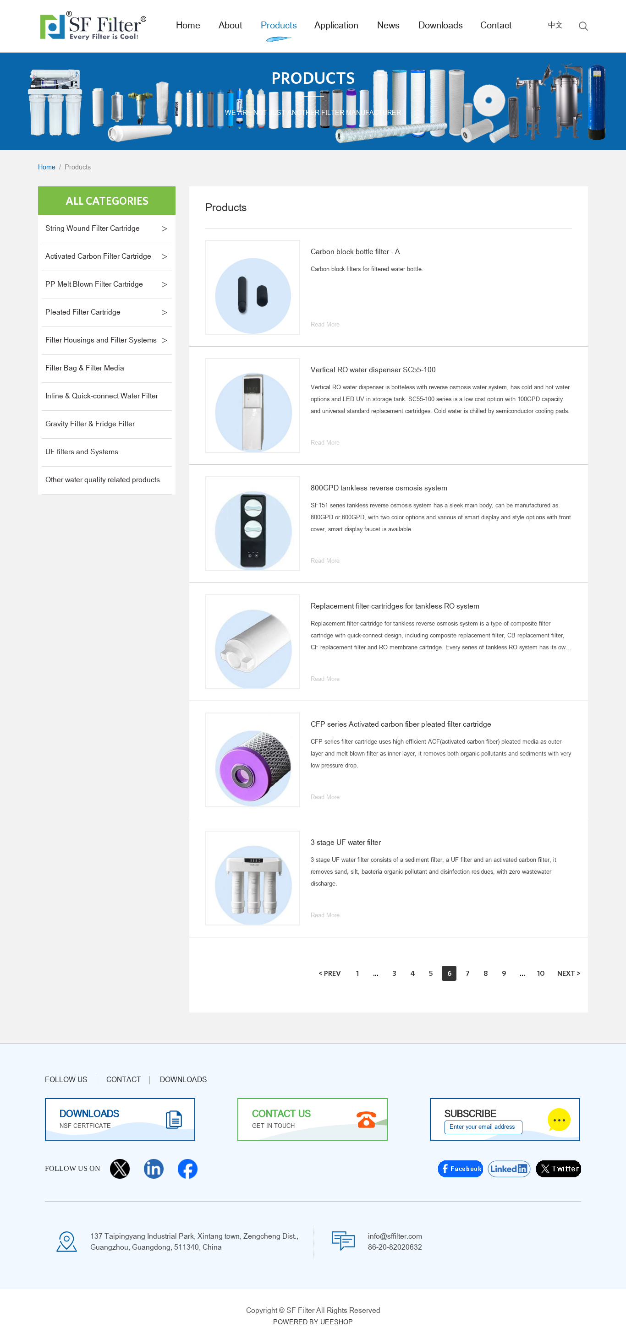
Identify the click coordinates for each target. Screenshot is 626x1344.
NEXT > (569, 973)
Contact (496, 26)
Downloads (440, 26)
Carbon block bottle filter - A (355, 252)
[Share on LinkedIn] (509, 1169)
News (388, 26)
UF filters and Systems (81, 452)
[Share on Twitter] (558, 1169)
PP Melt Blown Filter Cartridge (94, 284)
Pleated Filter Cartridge (83, 312)
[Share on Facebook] (460, 1169)
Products (279, 26)
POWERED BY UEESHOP (313, 1322)
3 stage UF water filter (346, 843)
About (230, 26)
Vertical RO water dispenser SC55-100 (373, 370)
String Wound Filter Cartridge (92, 228)
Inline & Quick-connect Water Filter (101, 396)
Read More (325, 325)
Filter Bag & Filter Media (84, 368)
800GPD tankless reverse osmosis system (379, 488)
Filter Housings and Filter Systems (101, 340)
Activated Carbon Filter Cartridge (98, 256)
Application (336, 26)
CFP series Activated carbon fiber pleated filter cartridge (401, 724)
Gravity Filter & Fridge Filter (90, 424)
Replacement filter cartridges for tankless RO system (395, 606)
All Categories (107, 200)
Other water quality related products (102, 480)
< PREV (329, 973)
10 (541, 973)
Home (188, 26)
